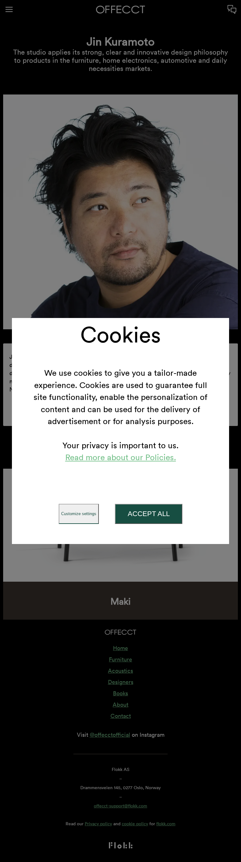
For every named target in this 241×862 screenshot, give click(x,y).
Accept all (149, 514)
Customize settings (78, 513)
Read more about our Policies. (120, 457)
